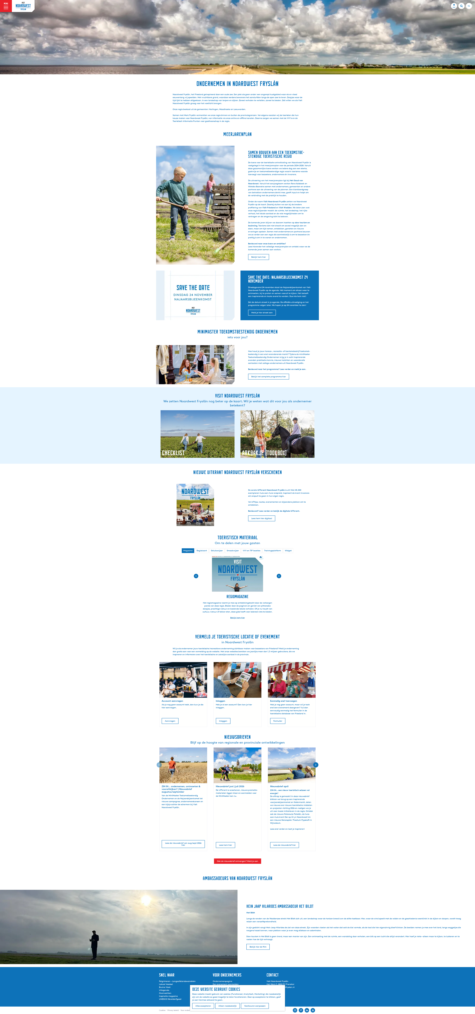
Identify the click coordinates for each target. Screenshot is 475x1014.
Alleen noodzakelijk (227, 1006)
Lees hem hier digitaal (261, 518)
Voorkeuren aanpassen (255, 1006)
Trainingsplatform (272, 550)
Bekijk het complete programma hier (268, 376)
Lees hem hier (225, 845)
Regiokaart (202, 550)
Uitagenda (164, 990)
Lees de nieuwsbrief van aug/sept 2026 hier (183, 844)
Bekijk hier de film (258, 947)
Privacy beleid (173, 1010)
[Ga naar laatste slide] (196, 576)
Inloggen (223, 721)
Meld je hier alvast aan (262, 312)
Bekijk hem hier (258, 257)
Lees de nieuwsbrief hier (284, 845)
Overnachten (165, 993)
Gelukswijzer (217, 550)
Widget (288, 550)
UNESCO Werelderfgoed (170, 999)
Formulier (277, 721)
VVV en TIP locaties (251, 550)
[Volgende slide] (279, 576)
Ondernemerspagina (222, 981)
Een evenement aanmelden (226, 984)
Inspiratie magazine (168, 996)
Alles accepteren (203, 1006)
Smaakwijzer (233, 550)
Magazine (188, 550)
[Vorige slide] (159, 764)
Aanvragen (170, 721)
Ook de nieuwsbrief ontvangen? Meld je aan (237, 861)
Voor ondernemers (188, 1010)
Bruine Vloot (164, 987)
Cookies (162, 1010)
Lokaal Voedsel (166, 984)
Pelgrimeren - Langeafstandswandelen (177, 981)
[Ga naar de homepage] (23, 6)
